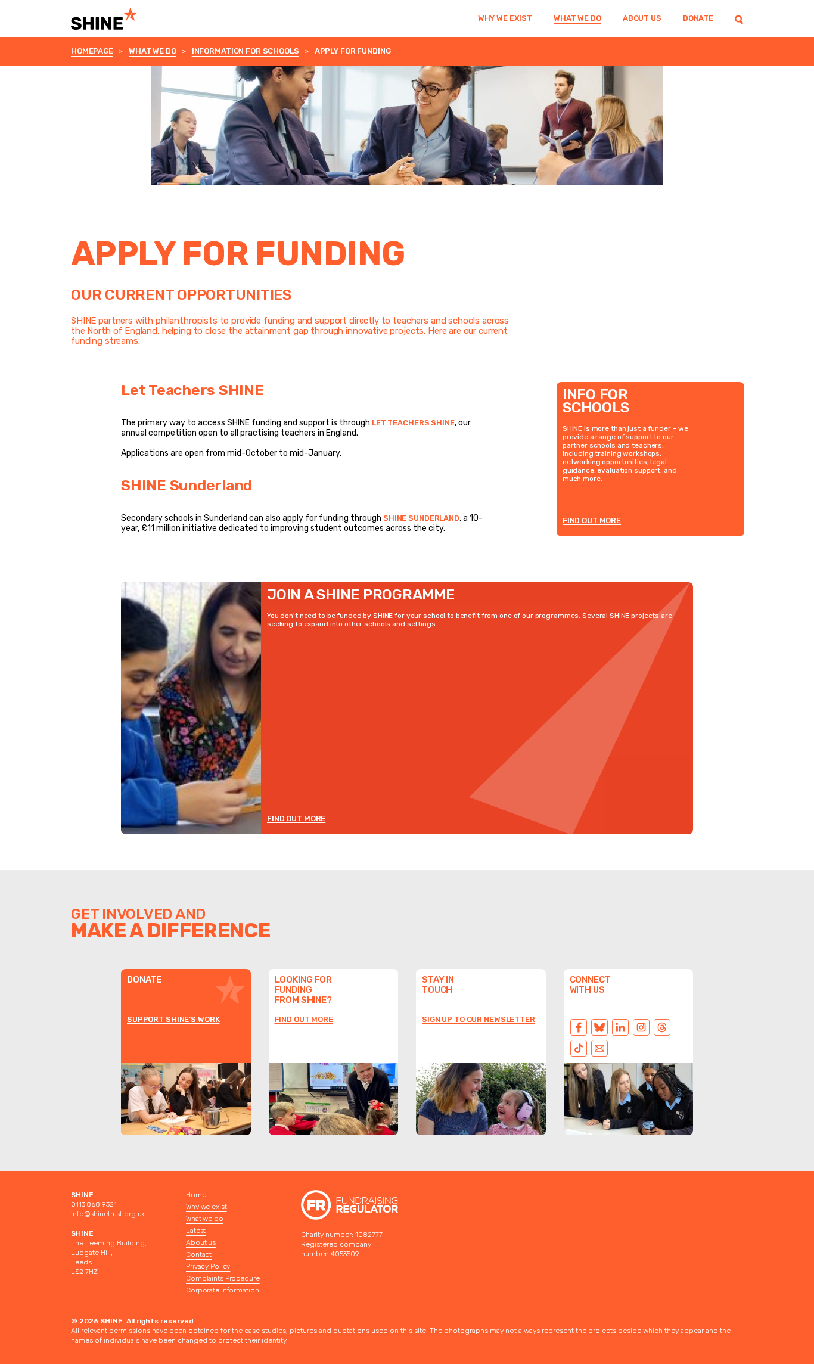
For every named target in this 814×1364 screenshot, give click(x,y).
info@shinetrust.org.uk (108, 1214)
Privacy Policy (208, 1266)
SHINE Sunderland (421, 518)
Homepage (92, 50)
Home (196, 1195)
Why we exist (505, 18)
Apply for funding (353, 50)
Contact (199, 1254)
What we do (577, 18)
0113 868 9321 (93, 1204)
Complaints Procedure (223, 1278)
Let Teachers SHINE (413, 422)
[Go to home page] (119, 18)
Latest (196, 1230)
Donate (698, 18)
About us (642, 18)
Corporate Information (222, 1290)
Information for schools (245, 50)
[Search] (739, 18)
